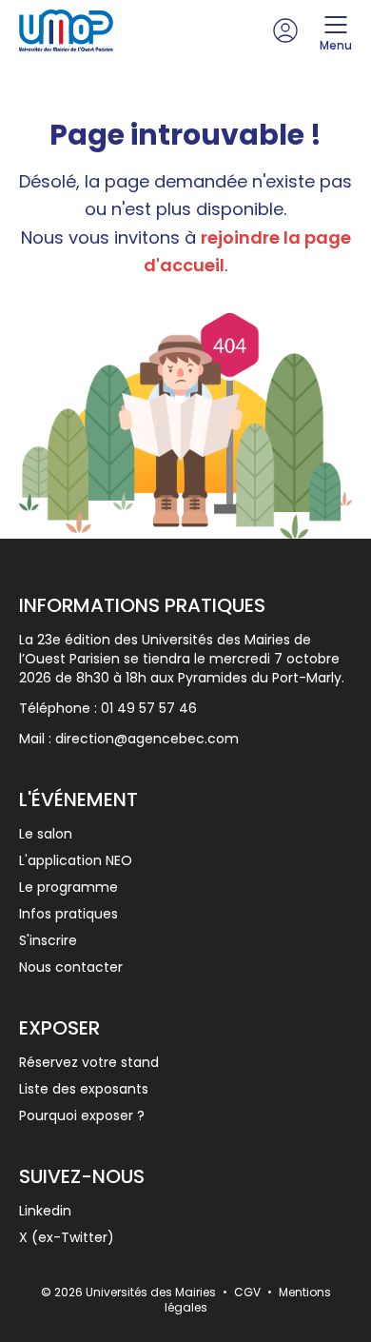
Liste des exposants (83, 1088)
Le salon (45, 833)
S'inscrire (48, 940)
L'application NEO (75, 860)
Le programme (68, 887)
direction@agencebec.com (147, 738)
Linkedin (45, 1210)
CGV (249, 1292)
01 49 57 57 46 (149, 708)
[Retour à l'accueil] (66, 30)
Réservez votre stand (89, 1062)
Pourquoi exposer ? (82, 1115)
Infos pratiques (68, 913)
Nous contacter (71, 967)
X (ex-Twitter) (66, 1237)
